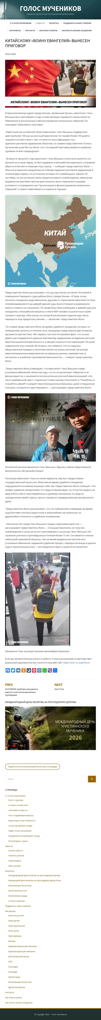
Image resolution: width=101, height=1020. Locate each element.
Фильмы (12, 941)
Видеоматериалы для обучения (22, 946)
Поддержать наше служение (77, 23)
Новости (40, 23)
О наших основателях (18, 805)
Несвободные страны (18, 841)
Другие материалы (16, 987)
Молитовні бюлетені (17, 890)
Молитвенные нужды (17, 896)
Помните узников (16, 855)
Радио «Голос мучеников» (20, 830)
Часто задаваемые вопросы (20, 815)
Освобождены (14, 860)
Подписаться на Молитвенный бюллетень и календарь (32, 766)
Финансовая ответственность (22, 820)
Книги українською (16, 926)
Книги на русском (16, 915)
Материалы (15, 30)
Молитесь (54, 23)
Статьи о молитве (16, 901)
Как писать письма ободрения (77, 30)
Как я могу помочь (48, 30)
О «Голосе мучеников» (21, 23)
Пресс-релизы (14, 866)
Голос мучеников (50, 8)
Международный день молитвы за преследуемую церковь (34, 875)
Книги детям (13, 920)
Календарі (12, 972)
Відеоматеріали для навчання (21, 951)
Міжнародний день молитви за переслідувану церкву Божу (34, 880)
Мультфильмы (14, 936)
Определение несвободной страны (24, 836)
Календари (13, 966)
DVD (10, 961)
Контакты (30, 30)
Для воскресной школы (18, 956)
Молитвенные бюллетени (19, 885)
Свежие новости (15, 850)
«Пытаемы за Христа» (18, 810)
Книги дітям (13, 931)
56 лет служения (15, 800)
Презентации (14, 977)
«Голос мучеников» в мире (20, 825)
